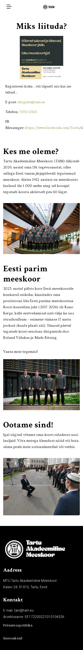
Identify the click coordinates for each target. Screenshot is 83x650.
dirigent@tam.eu (31, 102)
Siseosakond (12, 638)
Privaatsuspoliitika (17, 625)
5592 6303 (28, 112)
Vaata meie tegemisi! (20, 352)
